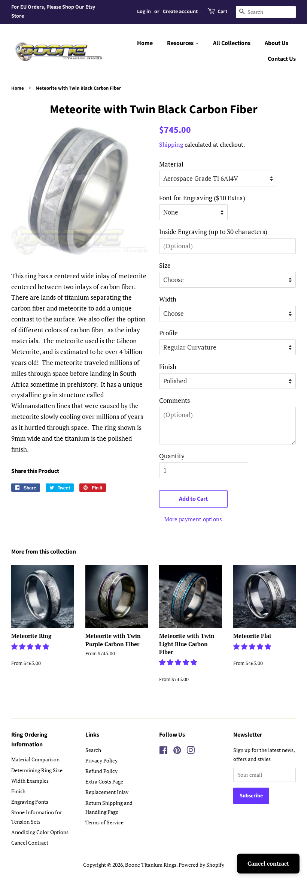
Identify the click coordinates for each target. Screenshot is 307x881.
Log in (144, 11)
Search (93, 749)
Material (171, 164)
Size (165, 265)
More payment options (193, 519)
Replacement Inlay (106, 791)
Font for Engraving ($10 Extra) (202, 198)
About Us (276, 43)
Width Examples (30, 780)
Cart (222, 11)
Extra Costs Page (104, 781)
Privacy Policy (101, 760)
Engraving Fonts (29, 801)
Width (167, 299)
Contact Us (282, 59)
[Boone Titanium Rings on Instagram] (190, 751)
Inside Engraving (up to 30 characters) (213, 231)
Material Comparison (35, 759)
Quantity (172, 456)
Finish (167, 366)
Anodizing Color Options (40, 832)
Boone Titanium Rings (150, 864)
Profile (168, 333)
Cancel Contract (29, 842)
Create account (180, 11)
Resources (181, 43)
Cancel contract (268, 863)
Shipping (171, 144)
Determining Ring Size (37, 770)
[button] (31, 646)
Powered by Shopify (201, 864)
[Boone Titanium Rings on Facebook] (163, 751)
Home (145, 43)
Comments (174, 400)
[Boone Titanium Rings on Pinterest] (177, 751)
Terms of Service (104, 822)
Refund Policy (101, 770)
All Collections (231, 43)
